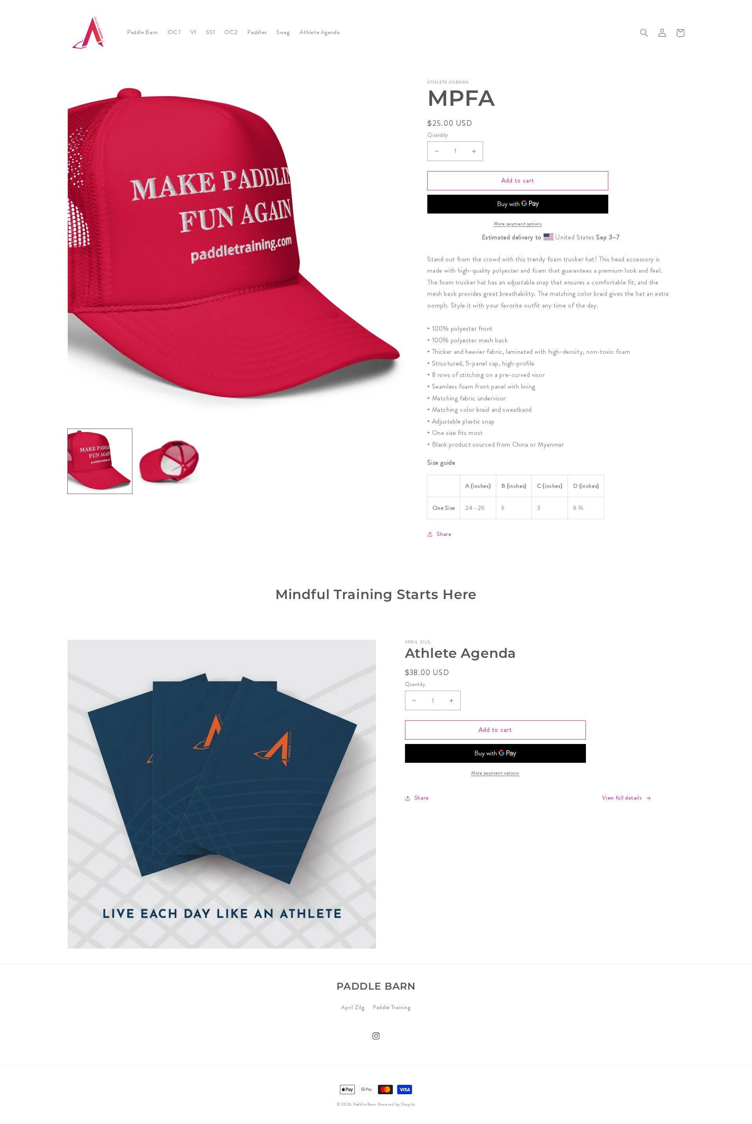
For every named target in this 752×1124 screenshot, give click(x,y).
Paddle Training (391, 1007)
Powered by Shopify (396, 1104)
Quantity (437, 135)
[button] (644, 33)
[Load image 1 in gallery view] (100, 461)
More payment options (518, 223)
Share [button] (444, 534)
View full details (622, 798)
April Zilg (352, 1007)
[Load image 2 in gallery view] (168, 461)
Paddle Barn (364, 1104)
